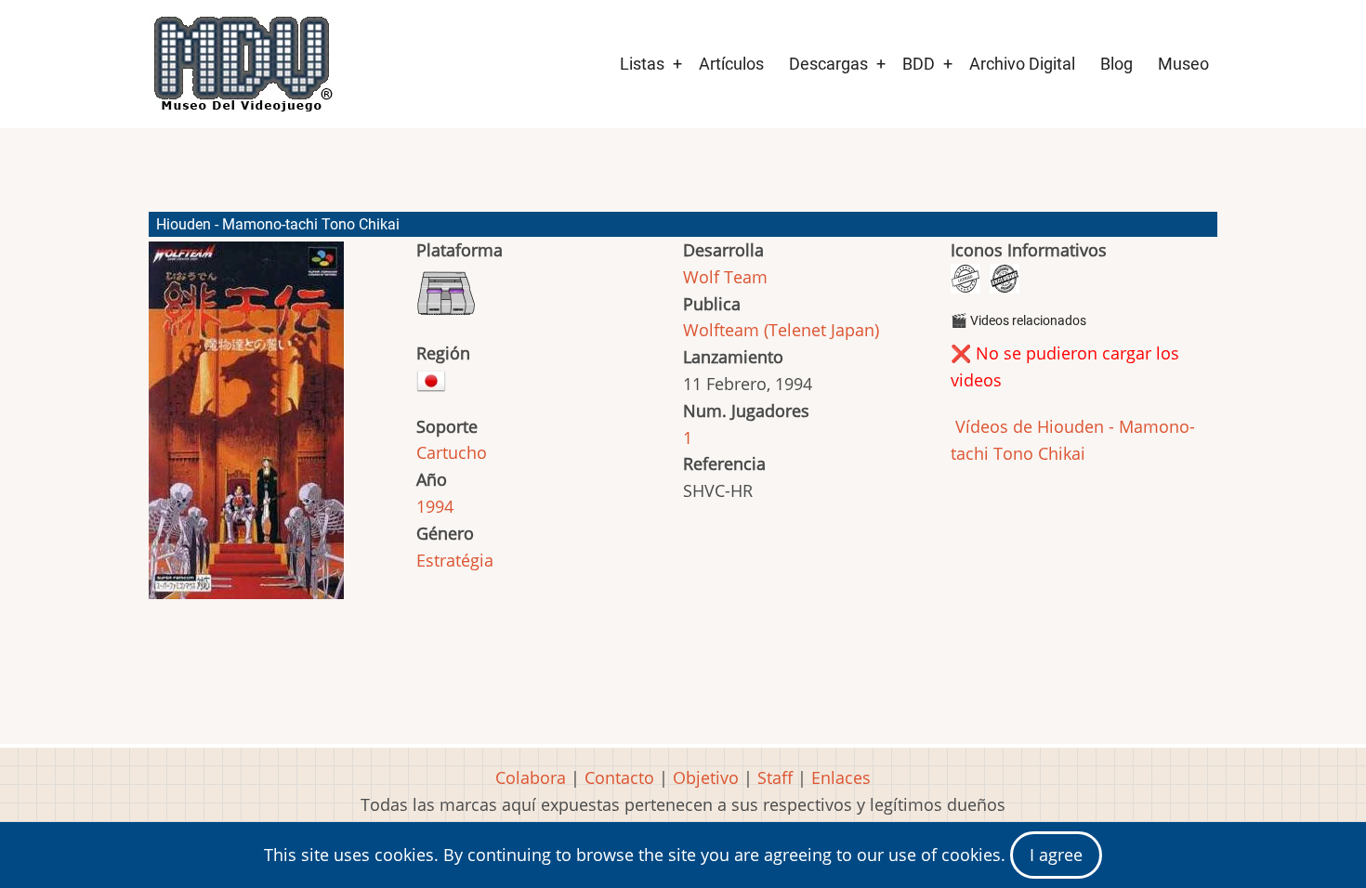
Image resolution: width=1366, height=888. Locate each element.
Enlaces (841, 777)
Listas (642, 63)
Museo (1183, 63)
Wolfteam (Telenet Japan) (781, 330)
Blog (1116, 63)
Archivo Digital (1022, 63)
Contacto (619, 777)
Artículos (731, 63)
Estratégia (454, 560)
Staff (775, 777)
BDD (918, 63)
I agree (1056, 854)
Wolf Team (725, 277)
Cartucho (451, 452)
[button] (246, 429)
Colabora (530, 777)
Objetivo (706, 777)
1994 (434, 506)
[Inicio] (242, 64)
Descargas (828, 63)
